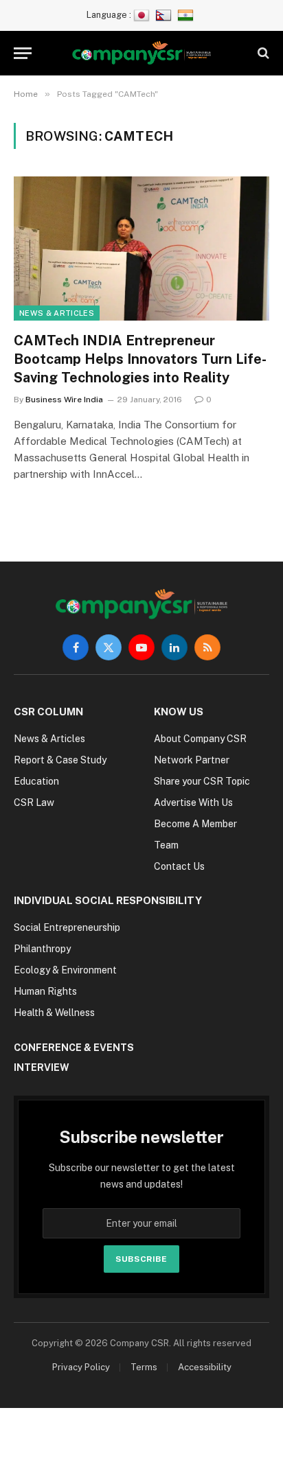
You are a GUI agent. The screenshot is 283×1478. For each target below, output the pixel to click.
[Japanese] (143, 15)
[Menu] (23, 53)
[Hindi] (187, 15)
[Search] (262, 53)
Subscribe (141, 1259)
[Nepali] (165, 15)
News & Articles (56, 313)
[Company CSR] (142, 53)
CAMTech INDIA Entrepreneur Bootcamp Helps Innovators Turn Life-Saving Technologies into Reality (140, 359)
